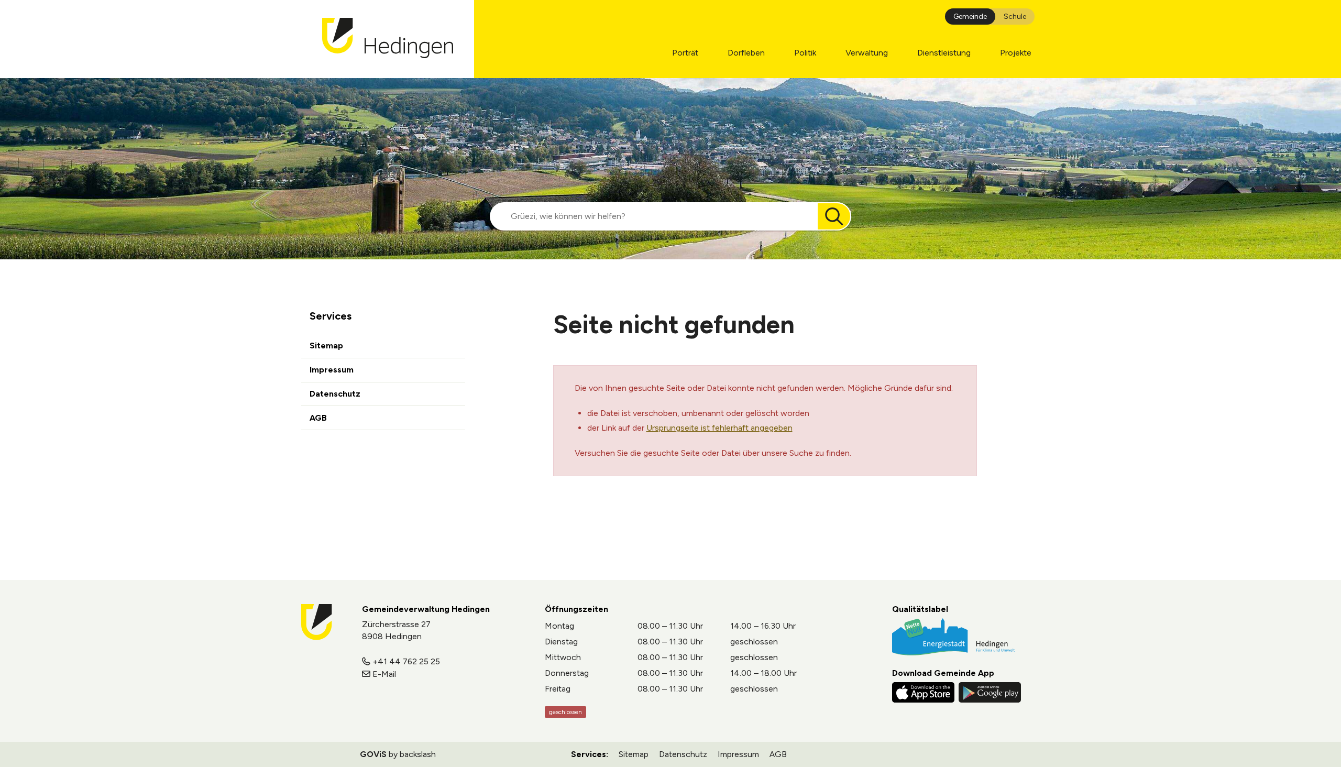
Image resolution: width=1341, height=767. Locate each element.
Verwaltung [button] (866, 53)
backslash (418, 754)
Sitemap (326, 345)
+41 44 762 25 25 (406, 661)
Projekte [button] (1015, 53)
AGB (318, 418)
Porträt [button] (685, 53)
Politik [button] (805, 53)
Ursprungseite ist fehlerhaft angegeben (719, 428)
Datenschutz (335, 394)
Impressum (332, 370)
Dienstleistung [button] (944, 53)
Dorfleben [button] (746, 53)
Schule (1015, 16)
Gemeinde (970, 16)
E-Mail (384, 674)
